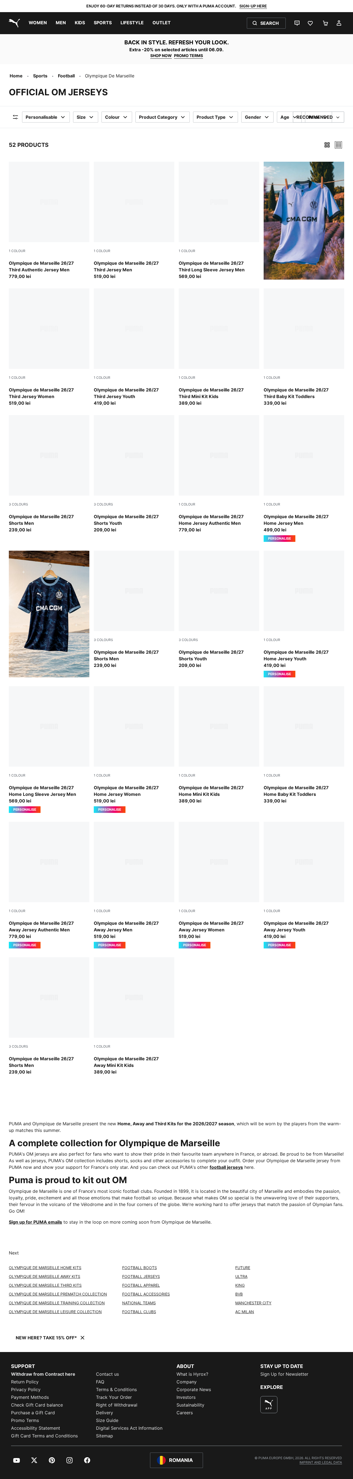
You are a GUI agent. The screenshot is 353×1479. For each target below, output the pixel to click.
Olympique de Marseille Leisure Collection (55, 1311)
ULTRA (241, 1276)
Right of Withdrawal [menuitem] (116, 1405)
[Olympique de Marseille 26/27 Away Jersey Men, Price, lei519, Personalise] (134, 885)
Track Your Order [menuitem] (114, 1397)
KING (240, 1285)
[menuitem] (37, 23)
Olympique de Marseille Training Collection (57, 1302)
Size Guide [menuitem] (107, 1420)
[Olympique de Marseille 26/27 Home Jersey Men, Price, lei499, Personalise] (304, 478)
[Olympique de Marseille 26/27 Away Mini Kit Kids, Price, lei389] (134, 1016)
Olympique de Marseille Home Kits (45, 1267)
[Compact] (327, 144)
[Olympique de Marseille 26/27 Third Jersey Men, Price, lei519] (134, 221)
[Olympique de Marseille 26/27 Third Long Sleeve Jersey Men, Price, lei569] (219, 221)
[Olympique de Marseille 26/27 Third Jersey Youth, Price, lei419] (134, 347)
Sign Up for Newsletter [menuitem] (284, 1374)
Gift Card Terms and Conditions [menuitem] (44, 1436)
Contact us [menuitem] (107, 1374)
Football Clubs (139, 1311)
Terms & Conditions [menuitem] (116, 1389)
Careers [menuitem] (184, 1412)
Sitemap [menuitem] (104, 1436)
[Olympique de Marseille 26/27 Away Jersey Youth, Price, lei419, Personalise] (304, 885)
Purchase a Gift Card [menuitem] (33, 1412)
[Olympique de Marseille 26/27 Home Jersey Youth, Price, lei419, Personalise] (304, 614)
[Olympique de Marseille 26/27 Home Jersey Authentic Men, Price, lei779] (219, 474)
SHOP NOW (161, 55)
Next (14, 1253)
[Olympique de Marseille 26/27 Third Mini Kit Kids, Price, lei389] (219, 347)
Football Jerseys (141, 1276)
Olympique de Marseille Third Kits (45, 1285)
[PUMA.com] (13, 23)
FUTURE (242, 1267)
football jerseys (226, 1167)
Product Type (211, 117)
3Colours (18, 504)
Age (284, 117)
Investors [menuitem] (186, 1397)
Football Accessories (146, 1294)
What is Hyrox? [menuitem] (192, 1374)
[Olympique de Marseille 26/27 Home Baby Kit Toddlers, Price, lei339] (304, 745)
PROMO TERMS (188, 55)
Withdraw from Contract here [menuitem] (43, 1374)
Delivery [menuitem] (104, 1412)
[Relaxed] (338, 145)
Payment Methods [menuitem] (30, 1397)
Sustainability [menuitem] (190, 1405)
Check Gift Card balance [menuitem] (37, 1405)
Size (81, 117)
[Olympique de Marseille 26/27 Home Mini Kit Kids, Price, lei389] (219, 745)
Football (66, 76)
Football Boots (139, 1267)
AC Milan (244, 1311)
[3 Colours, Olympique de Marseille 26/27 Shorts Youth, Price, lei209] (134, 474)
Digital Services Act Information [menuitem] (129, 1428)
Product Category (158, 117)
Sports (40, 76)
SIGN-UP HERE (253, 6)
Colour (112, 117)
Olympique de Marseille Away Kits (44, 1276)
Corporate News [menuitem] (193, 1389)
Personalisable (41, 117)
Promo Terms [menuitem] (25, 1420)
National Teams (139, 1302)
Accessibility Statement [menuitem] (35, 1428)
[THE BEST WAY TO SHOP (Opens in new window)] (268, 1404)
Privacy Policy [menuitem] (26, 1389)
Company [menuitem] (186, 1382)
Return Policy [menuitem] (25, 1382)
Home (16, 76)
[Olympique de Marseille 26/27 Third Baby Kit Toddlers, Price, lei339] (304, 347)
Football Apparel (141, 1285)
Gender (253, 117)
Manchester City (253, 1302)
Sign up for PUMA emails (35, 1222)
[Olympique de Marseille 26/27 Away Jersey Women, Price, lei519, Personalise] (219, 885)
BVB (239, 1294)
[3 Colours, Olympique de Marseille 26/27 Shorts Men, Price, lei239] (49, 474)
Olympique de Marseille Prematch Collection (58, 1294)
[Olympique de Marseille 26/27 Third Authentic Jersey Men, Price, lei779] (49, 221)
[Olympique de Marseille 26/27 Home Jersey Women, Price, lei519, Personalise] (134, 749)
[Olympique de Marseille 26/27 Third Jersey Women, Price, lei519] (49, 347)
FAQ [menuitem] (100, 1382)
